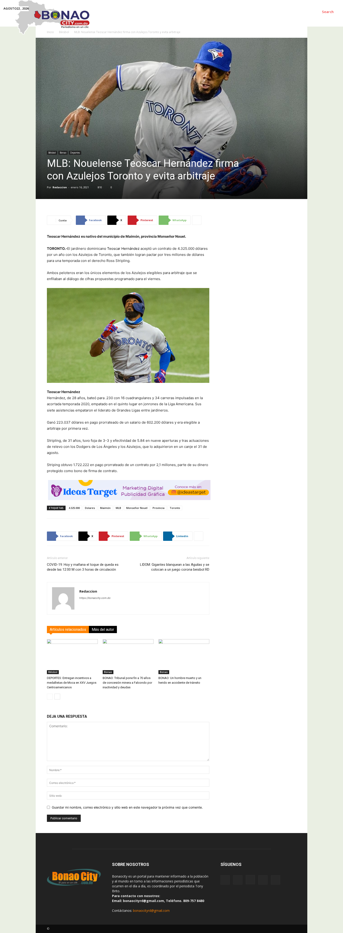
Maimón (105, 508)
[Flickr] (237, 880)
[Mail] (263, 880)
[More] (196, 220)
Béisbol (52, 152)
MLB (118, 508)
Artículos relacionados (68, 629)
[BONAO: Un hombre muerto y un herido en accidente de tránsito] (183, 656)
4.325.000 (74, 508)
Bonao (63, 152)
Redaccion (59, 187)
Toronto (175, 508)
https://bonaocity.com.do (95, 598)
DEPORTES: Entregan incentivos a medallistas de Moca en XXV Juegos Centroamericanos (71, 682)
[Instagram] (250, 879)
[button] (328, 12)
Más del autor (103, 629)
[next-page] (57, 697)
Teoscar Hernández (123, 248)
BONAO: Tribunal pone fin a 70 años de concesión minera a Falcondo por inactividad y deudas (127, 682)
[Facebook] (225, 880)
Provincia (158, 508)
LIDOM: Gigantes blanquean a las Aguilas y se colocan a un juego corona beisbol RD (174, 567)
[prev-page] (50, 697)
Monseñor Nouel (136, 508)
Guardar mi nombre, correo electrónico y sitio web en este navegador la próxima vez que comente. (127, 807)
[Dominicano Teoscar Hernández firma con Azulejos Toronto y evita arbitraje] (128, 335)
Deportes (75, 152)
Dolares (90, 508)
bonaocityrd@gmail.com (151, 910)
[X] (275, 880)
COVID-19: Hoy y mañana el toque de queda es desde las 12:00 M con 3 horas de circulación (83, 567)
